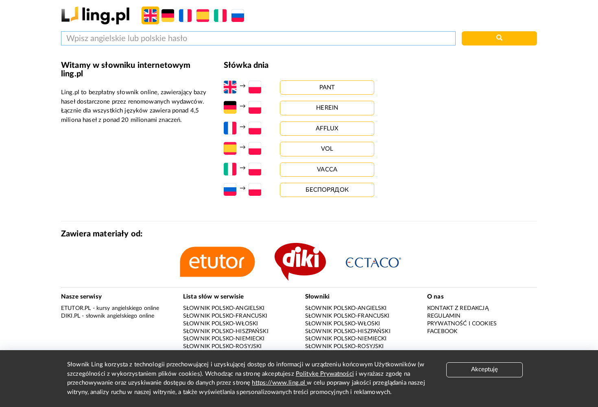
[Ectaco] (382, 262)
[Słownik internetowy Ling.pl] (95, 15)
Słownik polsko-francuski (225, 316)
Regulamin (444, 316)
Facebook (442, 331)
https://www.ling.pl (279, 383)
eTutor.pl (76, 308)
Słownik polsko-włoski (220, 324)
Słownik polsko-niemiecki (224, 339)
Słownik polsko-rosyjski (222, 346)
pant (327, 87)
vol (327, 149)
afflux (327, 129)
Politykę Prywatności (325, 374)
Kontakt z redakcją (458, 308)
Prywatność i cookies (462, 324)
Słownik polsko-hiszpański (225, 331)
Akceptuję (484, 369)
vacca (327, 170)
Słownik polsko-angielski (224, 308)
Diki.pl (70, 316)
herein (327, 108)
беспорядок (327, 190)
